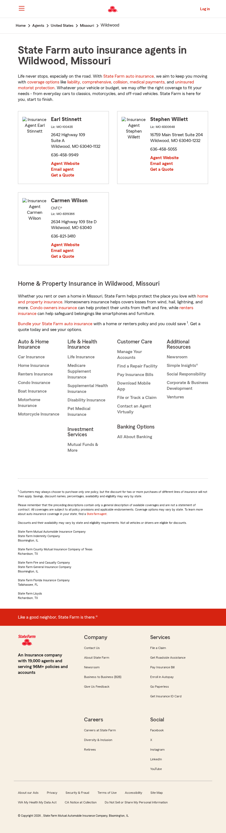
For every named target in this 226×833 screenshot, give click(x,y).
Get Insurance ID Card (166, 696)
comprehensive (96, 82)
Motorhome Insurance (29, 403)
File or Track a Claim (137, 397)
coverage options (43, 82)
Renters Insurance (35, 374)
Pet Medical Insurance (79, 411)
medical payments (147, 82)
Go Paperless (159, 686)
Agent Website (65, 163)
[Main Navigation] (21, 8)
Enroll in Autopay (162, 677)
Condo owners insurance (53, 308)
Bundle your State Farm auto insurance (55, 324)
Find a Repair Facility (137, 366)
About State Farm (96, 657)
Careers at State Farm (100, 730)
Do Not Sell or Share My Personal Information (136, 802)
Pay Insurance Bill (162, 667)
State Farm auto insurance (128, 76)
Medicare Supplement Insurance (79, 371)
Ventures (175, 397)
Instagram (157, 749)
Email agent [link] (62, 169)
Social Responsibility (186, 374)
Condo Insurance (34, 382)
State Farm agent (97, 514)
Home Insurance (33, 365)
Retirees (90, 749)
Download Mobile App (133, 386)
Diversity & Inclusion (98, 740)
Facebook (157, 730)
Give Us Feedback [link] (96, 686)
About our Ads (28, 792)
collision (120, 82)
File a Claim (158, 648)
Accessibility (133, 792)
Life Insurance (81, 357)
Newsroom (177, 357)
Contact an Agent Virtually (134, 409)
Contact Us (92, 648)
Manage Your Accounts (129, 355)
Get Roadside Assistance (167, 657)
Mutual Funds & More (83, 447)
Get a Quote (62, 175)
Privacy (52, 792)
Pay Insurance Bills (135, 374)
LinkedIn (156, 759)
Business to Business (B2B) (102, 677)
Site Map (156, 792)
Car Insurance (31, 357)
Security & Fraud (77, 792)
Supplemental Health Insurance (88, 388)
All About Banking (134, 437)
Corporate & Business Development (187, 385)
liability (73, 82)
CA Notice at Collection (80, 802)
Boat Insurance (32, 391)
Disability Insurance (86, 400)
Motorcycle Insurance (38, 414)
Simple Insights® (182, 365)
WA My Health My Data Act (37, 802)
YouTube (156, 769)
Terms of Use (107, 792)
